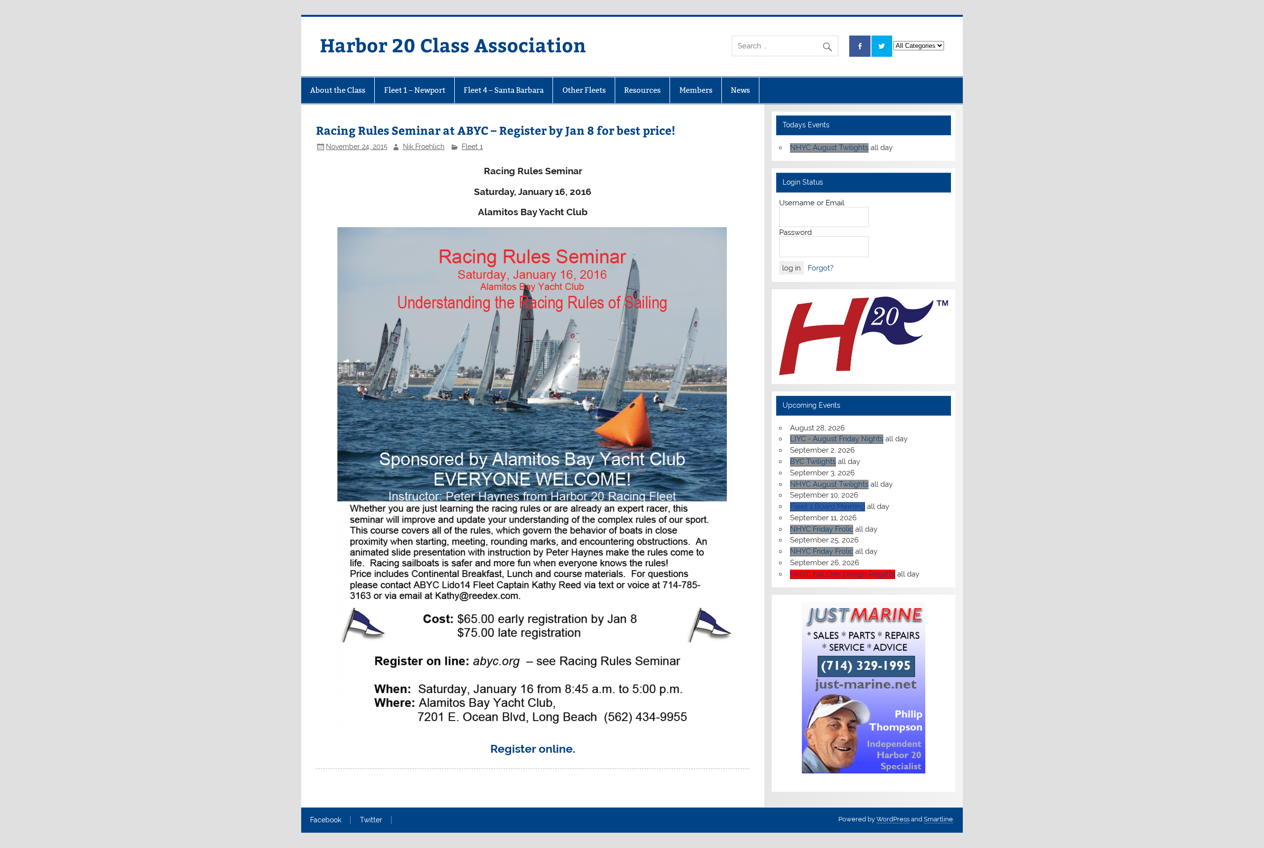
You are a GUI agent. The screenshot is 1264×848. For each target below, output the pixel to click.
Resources (642, 90)
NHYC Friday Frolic (821, 529)
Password (795, 232)
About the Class (337, 90)
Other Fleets (584, 90)
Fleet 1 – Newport (414, 90)
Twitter (371, 820)
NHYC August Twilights (829, 147)
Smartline (938, 819)
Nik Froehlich (423, 147)
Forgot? (820, 268)
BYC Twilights (813, 461)
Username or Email (811, 202)
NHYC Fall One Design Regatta (842, 574)
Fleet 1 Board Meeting (827, 506)
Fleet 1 (472, 147)
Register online (531, 748)
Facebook (325, 820)
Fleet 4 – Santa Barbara (504, 90)
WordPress (892, 819)
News (740, 90)
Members (695, 90)
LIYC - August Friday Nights (836, 438)
